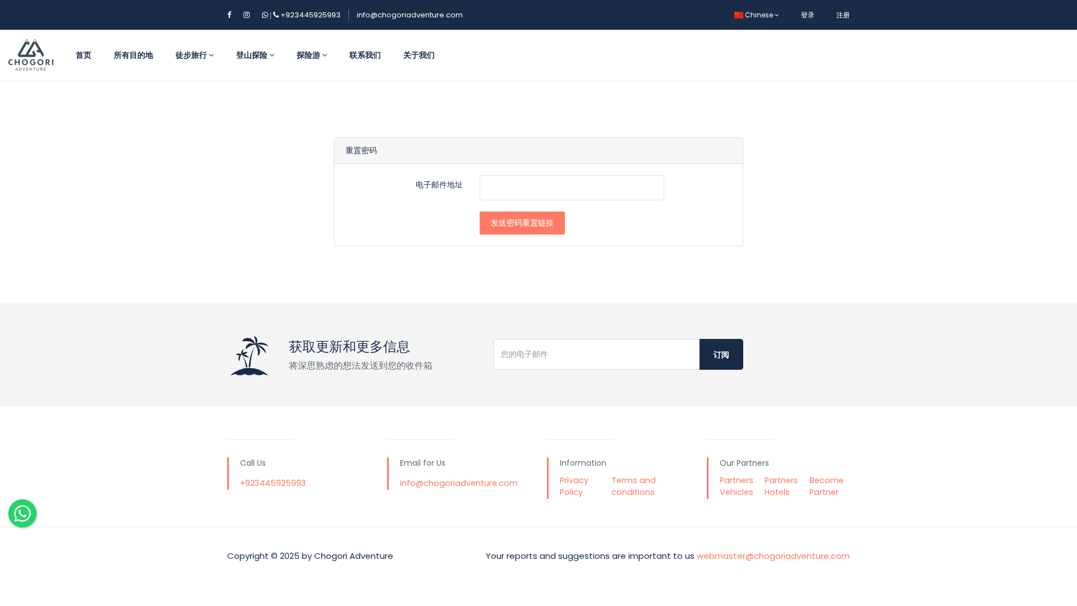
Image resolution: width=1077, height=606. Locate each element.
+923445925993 (304, 15)
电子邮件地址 (439, 184)
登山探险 (252, 55)
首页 (83, 55)
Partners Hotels (781, 486)
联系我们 (365, 55)
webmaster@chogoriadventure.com (773, 556)
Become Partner (826, 486)
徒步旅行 (192, 55)
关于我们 (419, 55)
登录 (807, 15)
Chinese (759, 15)
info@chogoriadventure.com (410, 15)
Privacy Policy (574, 486)
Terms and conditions (633, 486)
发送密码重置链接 (522, 222)
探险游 (309, 55)
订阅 (721, 354)
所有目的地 (133, 55)
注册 (843, 15)
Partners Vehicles (736, 486)
